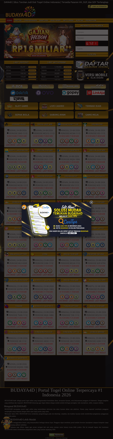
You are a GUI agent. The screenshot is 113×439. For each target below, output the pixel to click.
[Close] (91, 202)
